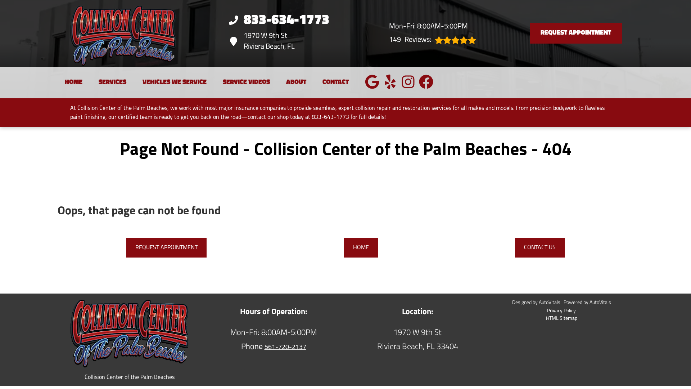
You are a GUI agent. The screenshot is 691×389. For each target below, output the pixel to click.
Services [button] (112, 82)
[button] (372, 82)
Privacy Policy (561, 311)
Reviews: (410, 40)
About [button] (296, 82)
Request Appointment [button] (576, 33)
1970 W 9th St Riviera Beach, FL (269, 41)
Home (73, 82)
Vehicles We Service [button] (175, 82)
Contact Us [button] (540, 248)
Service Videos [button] (246, 82)
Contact (335, 82)
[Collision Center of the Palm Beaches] (112, 33)
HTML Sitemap (561, 318)
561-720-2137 (285, 347)
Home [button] (361, 248)
